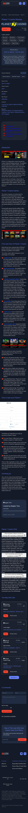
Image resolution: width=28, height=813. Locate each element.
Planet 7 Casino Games (13, 128)
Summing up (10, 136)
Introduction (9, 126)
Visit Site (5, 29)
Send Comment (7, 711)
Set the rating (5, 705)
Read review (13, 615)
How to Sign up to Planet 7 (14, 134)
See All (23, 73)
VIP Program (5, 114)
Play (6, 615)
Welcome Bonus (6, 110)
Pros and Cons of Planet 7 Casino (14, 131)
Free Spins (10, 112)
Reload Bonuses (19, 112)
